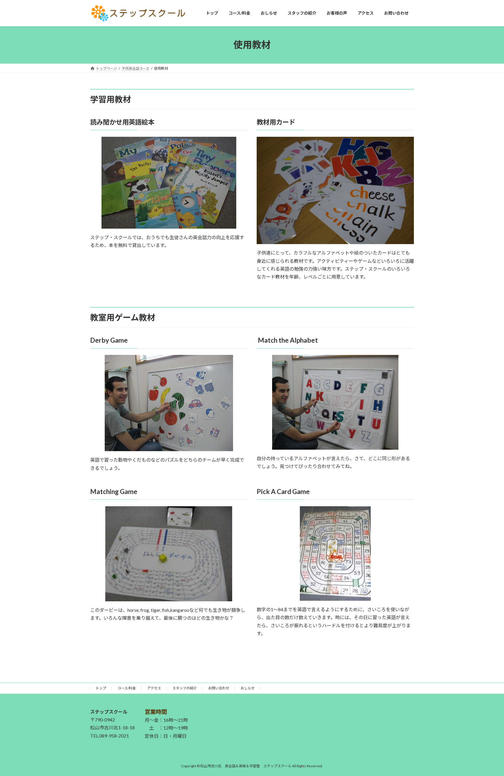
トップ (101, 688)
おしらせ (248, 688)
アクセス (154, 688)
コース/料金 (127, 688)
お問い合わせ (218, 688)
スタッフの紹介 (184, 688)
